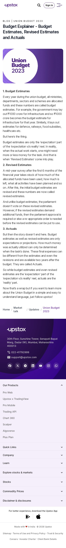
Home (6, 309)
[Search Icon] (40, 5)
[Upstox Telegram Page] (25, 366)
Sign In (49, 5)
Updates (34, 309)
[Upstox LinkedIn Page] (33, 366)
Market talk (18, 309)
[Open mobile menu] (59, 5)
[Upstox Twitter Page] (17, 366)
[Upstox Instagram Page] (48, 366)
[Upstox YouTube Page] (40, 366)
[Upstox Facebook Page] (10, 366)
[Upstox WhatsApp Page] (56, 366)
